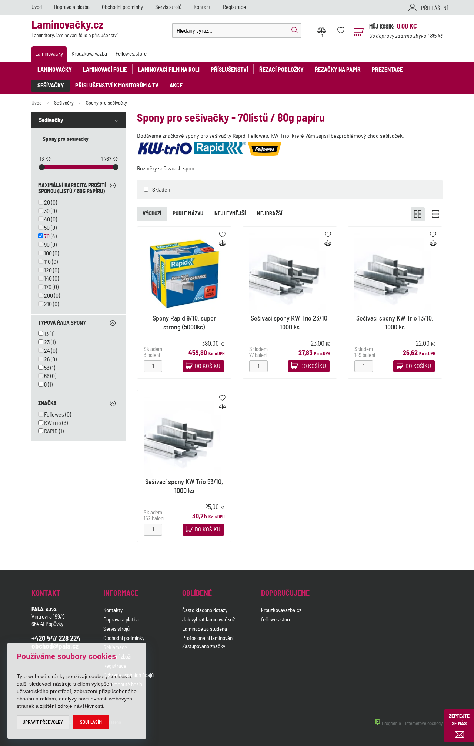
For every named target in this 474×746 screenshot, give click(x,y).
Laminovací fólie (105, 70)
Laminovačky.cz (74, 29)
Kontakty (113, 610)
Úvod (36, 7)
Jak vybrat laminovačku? (208, 620)
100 (48, 253)
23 (47, 342)
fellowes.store (276, 620)
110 (47, 262)
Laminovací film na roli (169, 70)
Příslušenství (229, 70)
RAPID (51, 431)
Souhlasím (91, 722)
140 (48, 279)
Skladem (162, 190)
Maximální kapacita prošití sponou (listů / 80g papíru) (72, 189)
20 (47, 203)
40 (47, 219)
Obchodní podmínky (122, 7)
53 (46, 368)
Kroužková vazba (89, 54)
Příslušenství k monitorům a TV (116, 86)
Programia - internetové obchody (412, 723)
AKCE (176, 86)
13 (46, 334)
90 (47, 245)
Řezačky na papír (338, 70)
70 (47, 236)
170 (47, 287)
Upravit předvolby (43, 722)
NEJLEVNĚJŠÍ (230, 213)
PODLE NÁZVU (188, 213)
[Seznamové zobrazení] (435, 214)
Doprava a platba (72, 7)
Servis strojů (168, 7)
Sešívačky (50, 86)
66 (46, 376)
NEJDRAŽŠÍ (270, 213)
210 (48, 304)
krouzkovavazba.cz (282, 610)
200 (48, 296)
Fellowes (54, 415)
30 (47, 211)
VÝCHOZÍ (152, 213)
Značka (47, 403)
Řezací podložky (281, 70)
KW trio (52, 423)
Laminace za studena (204, 629)
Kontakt (202, 7)
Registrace (234, 7)
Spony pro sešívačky (106, 103)
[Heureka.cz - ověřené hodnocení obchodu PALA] (201, 685)
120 (48, 270)
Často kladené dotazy (204, 610)
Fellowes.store (131, 54)
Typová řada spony (62, 323)
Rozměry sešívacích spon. (166, 169)
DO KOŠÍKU (207, 366)
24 (47, 351)
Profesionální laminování (208, 638)
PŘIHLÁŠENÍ (434, 8)
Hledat (295, 30)
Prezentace (387, 70)
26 (47, 359)
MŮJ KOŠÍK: (382, 27)
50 (47, 228)
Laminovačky (49, 54)
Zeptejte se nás (459, 720)
